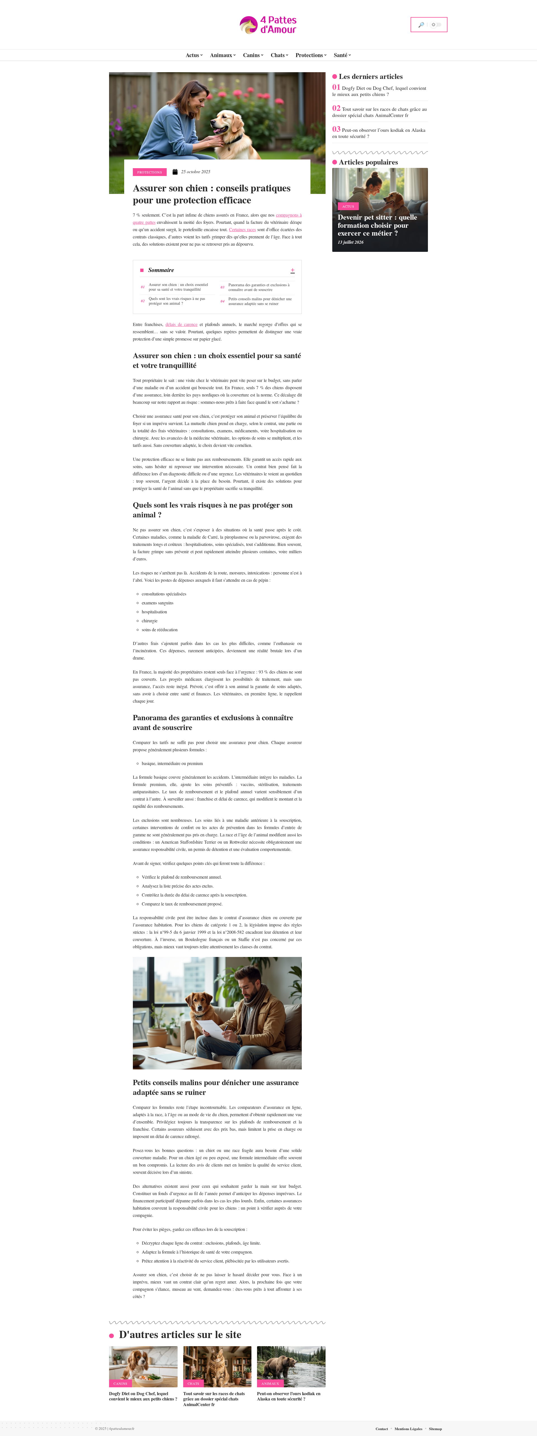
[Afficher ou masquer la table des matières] (234, 270)
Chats (193, 1383)
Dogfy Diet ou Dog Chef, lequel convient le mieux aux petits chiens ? (143, 1396)
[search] (421, 24)
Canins (121, 1383)
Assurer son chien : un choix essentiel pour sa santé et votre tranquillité (178, 287)
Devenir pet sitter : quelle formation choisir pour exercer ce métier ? (377, 225)
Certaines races (242, 229)
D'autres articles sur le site (180, 1334)
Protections (149, 172)
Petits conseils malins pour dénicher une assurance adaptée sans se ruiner (260, 301)
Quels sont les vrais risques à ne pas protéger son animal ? (177, 301)
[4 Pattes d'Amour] (268, 24)
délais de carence (182, 324)
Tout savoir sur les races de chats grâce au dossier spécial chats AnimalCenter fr (214, 1398)
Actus (348, 206)
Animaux (270, 1383)
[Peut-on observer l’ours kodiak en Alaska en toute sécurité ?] (291, 1366)
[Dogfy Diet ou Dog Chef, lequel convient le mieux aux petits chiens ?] (143, 1366)
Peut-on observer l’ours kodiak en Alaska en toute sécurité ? (289, 1396)
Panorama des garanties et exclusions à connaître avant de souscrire (259, 287)
